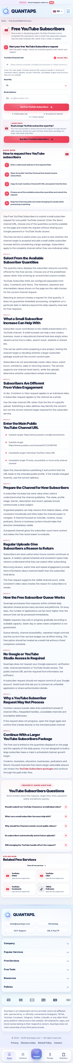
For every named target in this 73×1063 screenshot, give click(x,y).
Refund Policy (45, 1043)
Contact (58, 1043)
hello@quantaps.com (20, 924)
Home (3, 21)
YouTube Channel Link (14, 58)
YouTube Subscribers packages (36, 768)
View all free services (36, 865)
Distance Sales (28, 1043)
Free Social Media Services (20, 21)
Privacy (15, 1043)
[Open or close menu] (68, 11)
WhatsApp (53, 924)
